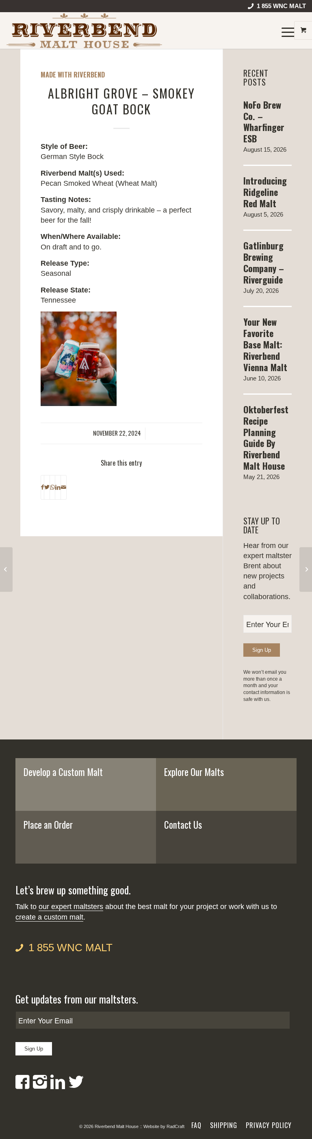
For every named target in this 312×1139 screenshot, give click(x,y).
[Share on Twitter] (47, 487)
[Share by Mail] (63, 487)
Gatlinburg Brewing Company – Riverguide (263, 262)
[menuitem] (275, 7)
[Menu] (284, 30)
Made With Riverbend (73, 75)
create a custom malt (49, 917)
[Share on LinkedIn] (58, 487)
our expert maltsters (71, 907)
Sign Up (261, 650)
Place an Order (48, 825)
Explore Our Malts (194, 772)
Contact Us (183, 825)
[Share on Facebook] (42, 487)
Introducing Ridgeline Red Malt (265, 192)
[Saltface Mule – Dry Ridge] (305, 569)
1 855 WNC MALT (70, 947)
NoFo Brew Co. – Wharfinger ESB (263, 121)
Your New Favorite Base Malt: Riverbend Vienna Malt (265, 344)
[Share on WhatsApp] (52, 487)
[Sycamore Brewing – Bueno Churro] (6, 569)
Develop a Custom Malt (63, 772)
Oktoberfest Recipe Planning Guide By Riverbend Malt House (265, 438)
